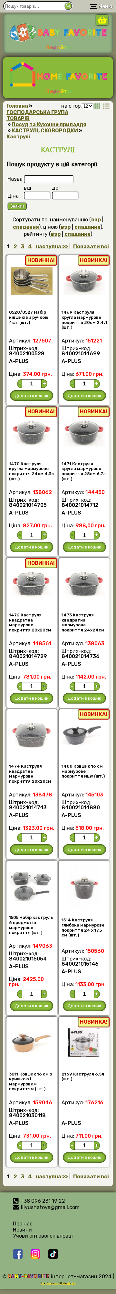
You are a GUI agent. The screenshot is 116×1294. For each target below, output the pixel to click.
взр (96, 220)
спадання (26, 227)
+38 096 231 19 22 (42, 1201)
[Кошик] (102, 24)
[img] (97, 106)
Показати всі (91, 246)
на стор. (71, 106)
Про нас (23, 1224)
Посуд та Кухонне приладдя (49, 124)
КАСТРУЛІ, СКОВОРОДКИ (45, 131)
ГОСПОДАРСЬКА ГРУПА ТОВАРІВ (37, 115)
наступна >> (52, 246)
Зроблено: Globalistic (58, 1283)
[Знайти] (68, 6)
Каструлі (18, 137)
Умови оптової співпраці (43, 1236)
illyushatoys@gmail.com (50, 1207)
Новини (22, 1230)
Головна (17, 106)
